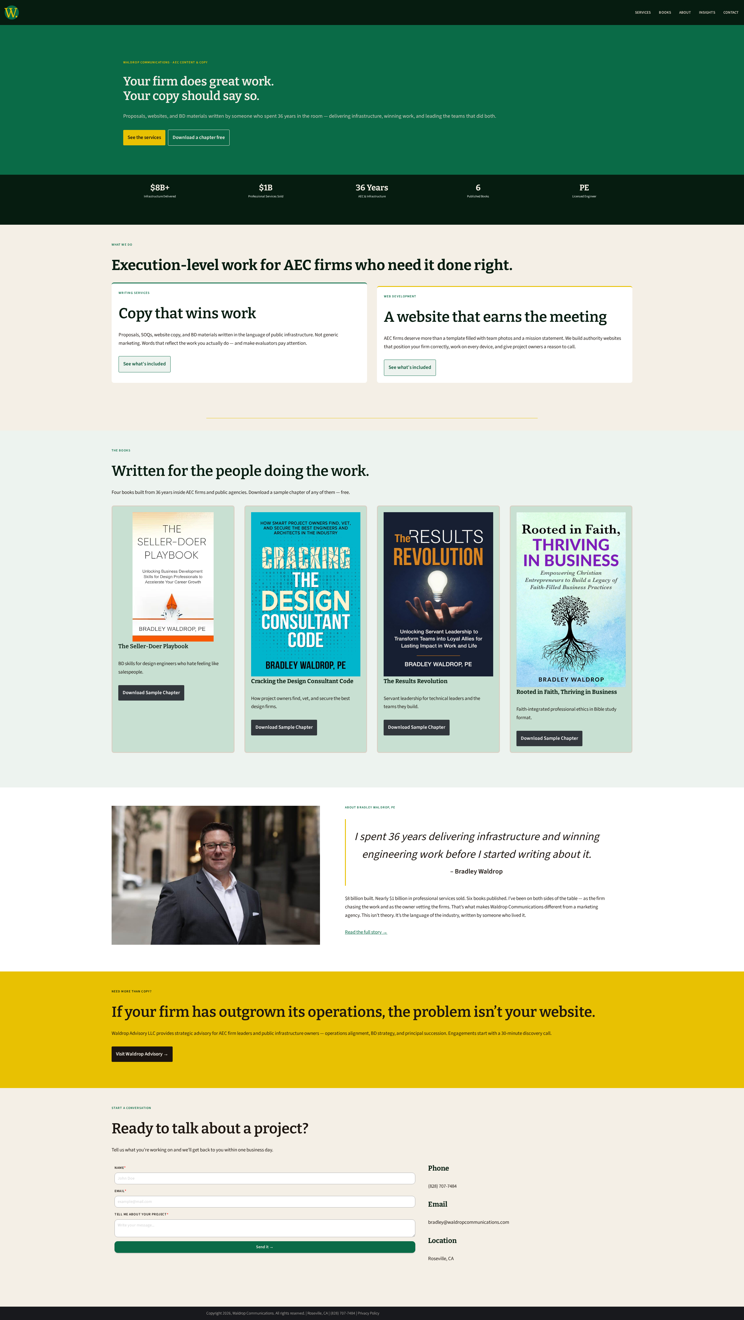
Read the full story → (366, 932)
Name (120, 1167)
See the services (144, 137)
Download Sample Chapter (151, 692)
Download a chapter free (199, 137)
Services (643, 12)
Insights (707, 12)
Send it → (264, 1247)
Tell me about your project (141, 1214)
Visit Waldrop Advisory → (142, 1054)
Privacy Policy (368, 1313)
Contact (730, 12)
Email (120, 1191)
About (685, 12)
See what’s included (144, 363)
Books (665, 12)
